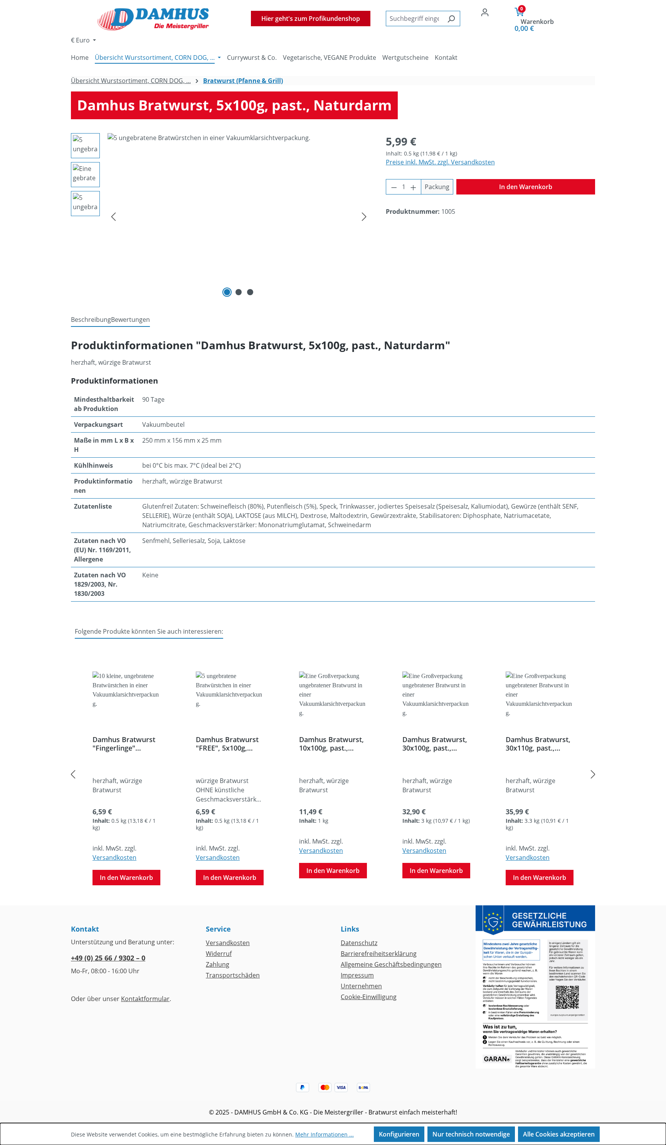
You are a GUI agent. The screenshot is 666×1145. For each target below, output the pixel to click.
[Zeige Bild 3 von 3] (250, 292)
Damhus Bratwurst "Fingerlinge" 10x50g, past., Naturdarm (123, 743)
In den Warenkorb (525, 187)
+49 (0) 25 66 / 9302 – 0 (108, 957)
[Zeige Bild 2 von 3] (238, 292)
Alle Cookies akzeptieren (559, 1134)
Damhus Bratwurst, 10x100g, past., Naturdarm (331, 743)
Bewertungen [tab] (130, 319)
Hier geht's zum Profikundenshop (310, 18)
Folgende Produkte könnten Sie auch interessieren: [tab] (149, 631)
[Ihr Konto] (485, 12)
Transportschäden (233, 975)
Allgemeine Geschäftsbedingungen (391, 964)
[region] (220, 216)
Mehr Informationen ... (324, 1134)
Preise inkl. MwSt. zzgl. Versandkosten (440, 162)
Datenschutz (359, 943)
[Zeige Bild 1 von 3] (227, 292)
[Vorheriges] (113, 216)
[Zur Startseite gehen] (153, 18)
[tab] (91, 320)
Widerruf (219, 953)
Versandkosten (114, 857)
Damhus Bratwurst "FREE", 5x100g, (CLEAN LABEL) (227, 743)
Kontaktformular (145, 998)
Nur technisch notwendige (471, 1134)
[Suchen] (451, 18)
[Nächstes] (364, 216)
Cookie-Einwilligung (369, 997)
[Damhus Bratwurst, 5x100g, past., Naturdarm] (239, 216)
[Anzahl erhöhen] (413, 186)
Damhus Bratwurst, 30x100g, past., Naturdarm (434, 743)
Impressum (357, 975)
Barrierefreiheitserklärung (379, 953)
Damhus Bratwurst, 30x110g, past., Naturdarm (538, 743)
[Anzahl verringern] (394, 186)
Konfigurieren (399, 1134)
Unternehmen (361, 986)
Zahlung (217, 964)
